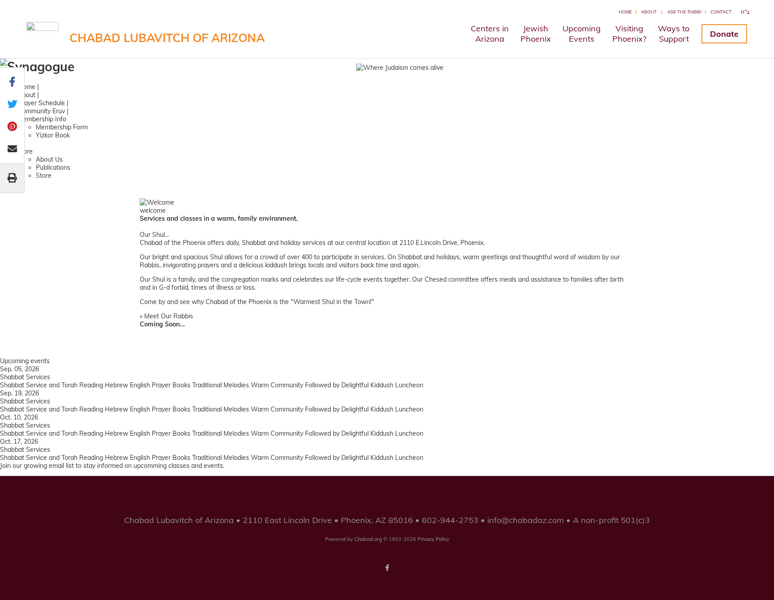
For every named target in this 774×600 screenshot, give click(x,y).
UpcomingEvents (582, 33)
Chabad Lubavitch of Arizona (167, 37)
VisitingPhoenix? (629, 33)
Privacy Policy (433, 539)
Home (625, 12)
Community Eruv (41, 111)
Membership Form (62, 127)
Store (44, 175)
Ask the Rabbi (684, 12)
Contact (720, 12)
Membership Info (42, 119)
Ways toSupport (673, 33)
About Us (49, 159)
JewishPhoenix (535, 33)
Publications (53, 167)
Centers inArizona (490, 33)
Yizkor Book (53, 135)
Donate (724, 34)
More (25, 151)
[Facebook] (387, 567)
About (649, 12)
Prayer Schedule (41, 103)
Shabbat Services (25, 377)
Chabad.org (368, 539)
